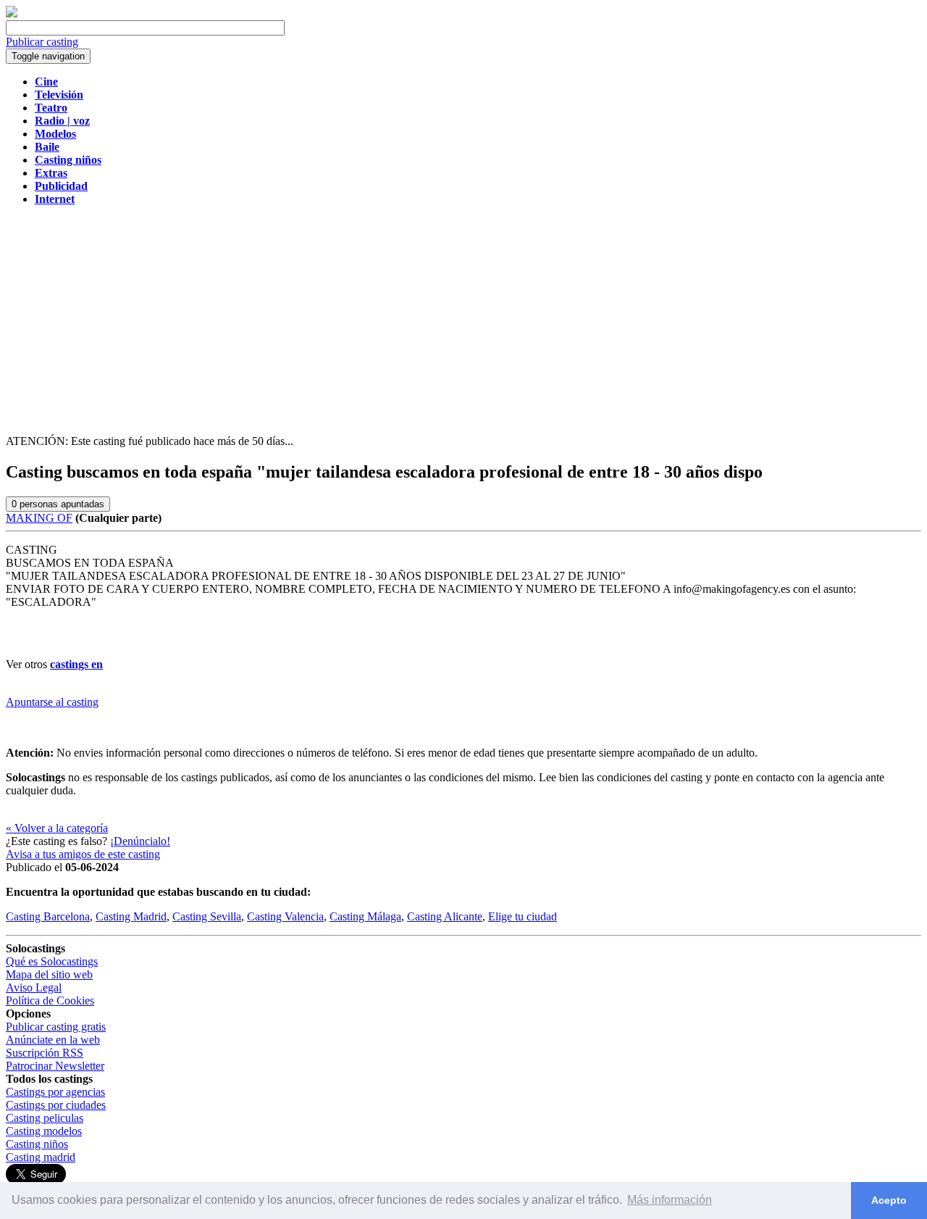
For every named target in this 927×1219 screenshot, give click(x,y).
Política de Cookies (50, 1000)
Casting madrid (40, 1157)
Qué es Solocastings (52, 961)
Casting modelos (44, 1131)
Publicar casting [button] (42, 42)
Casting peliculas (44, 1118)
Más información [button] (669, 1200)
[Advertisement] (463, 318)
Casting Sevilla (206, 916)
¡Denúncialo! (140, 841)
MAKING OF (39, 518)
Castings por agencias (55, 1092)
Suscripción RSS (44, 1053)
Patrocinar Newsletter (55, 1066)
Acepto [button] (889, 1200)
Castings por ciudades (56, 1105)
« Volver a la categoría (57, 828)
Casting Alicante (444, 916)
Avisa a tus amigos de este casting (83, 854)
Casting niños (37, 1144)
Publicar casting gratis (56, 1026)
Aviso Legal (34, 987)
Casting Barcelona (48, 916)
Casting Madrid (131, 916)
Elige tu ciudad (522, 916)
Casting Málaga (365, 916)
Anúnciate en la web (53, 1039)
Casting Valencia (285, 916)
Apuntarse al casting (52, 702)
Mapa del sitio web (49, 974)
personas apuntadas (58, 504)
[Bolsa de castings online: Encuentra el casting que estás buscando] (11, 13)
